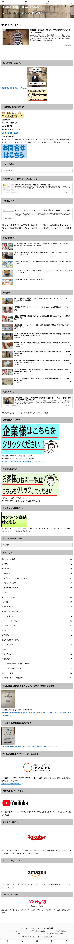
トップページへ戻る (12, 931)
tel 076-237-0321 (9, 133)
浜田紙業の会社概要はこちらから (13, 88)
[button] (70, 170)
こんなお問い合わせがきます (55, 933)
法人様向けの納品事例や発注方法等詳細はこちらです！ (21, 461)
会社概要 (18, 933)
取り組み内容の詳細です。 (11, 784)
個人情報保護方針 (61, 931)
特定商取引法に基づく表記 (37, 931)
